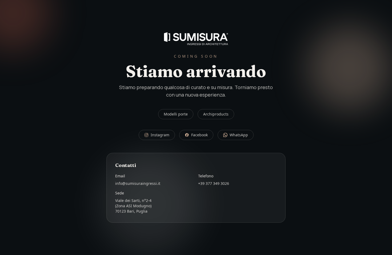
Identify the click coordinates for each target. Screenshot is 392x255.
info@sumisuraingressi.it (137, 183)
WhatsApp (239, 134)
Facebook (199, 134)
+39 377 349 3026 (213, 183)
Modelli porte (176, 114)
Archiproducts (216, 114)
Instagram (160, 134)
